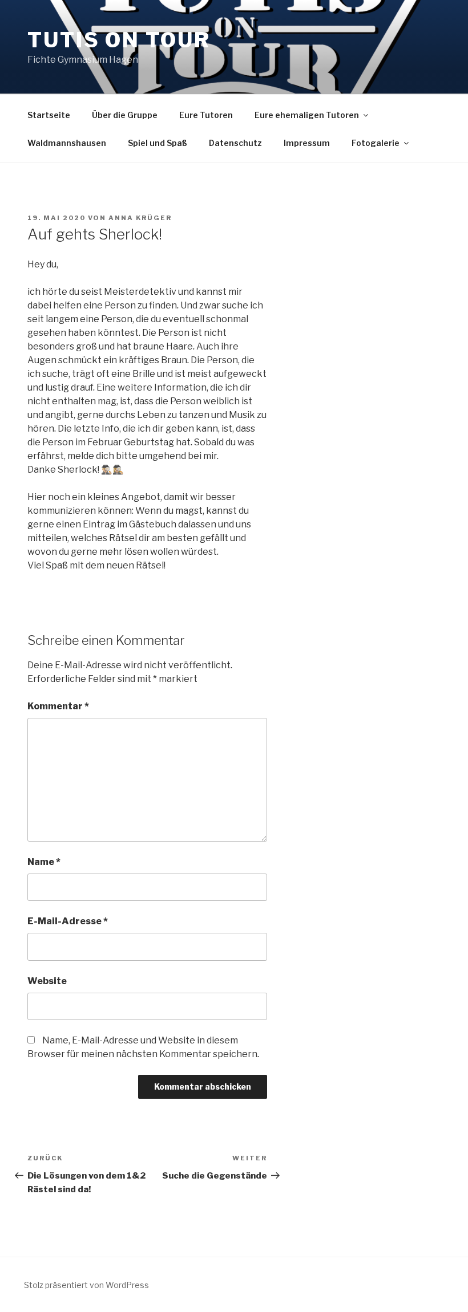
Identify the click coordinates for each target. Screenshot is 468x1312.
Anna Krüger (140, 218)
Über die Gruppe (125, 115)
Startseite (48, 115)
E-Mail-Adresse (67, 921)
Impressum (307, 143)
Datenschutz (235, 143)
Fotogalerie (376, 143)
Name (43, 861)
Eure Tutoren (206, 115)
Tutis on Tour (118, 39)
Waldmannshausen (66, 143)
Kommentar (58, 706)
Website (47, 981)
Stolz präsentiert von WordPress (86, 1285)
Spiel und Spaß (157, 143)
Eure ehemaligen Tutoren (307, 115)
